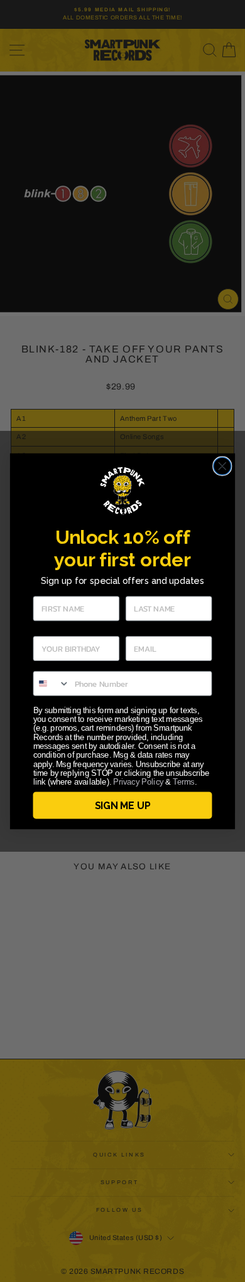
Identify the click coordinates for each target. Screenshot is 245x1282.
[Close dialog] (222, 466)
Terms (183, 782)
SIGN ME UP (122, 805)
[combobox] (51, 683)
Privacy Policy (138, 782)
